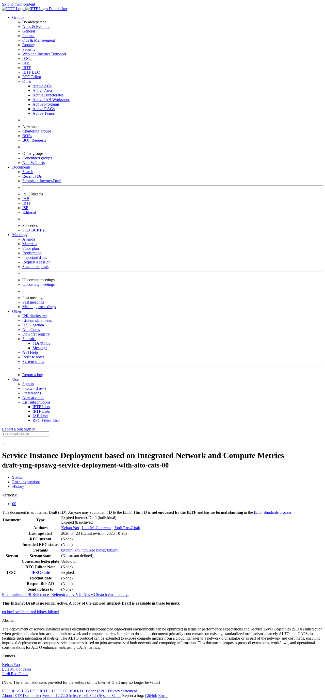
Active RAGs (43, 109)
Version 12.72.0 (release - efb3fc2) (70, 695)
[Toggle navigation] (4, 444)
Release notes (33, 357)
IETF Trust (67, 691)
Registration (32, 253)
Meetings (39, 348)
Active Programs (45, 104)
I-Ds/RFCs (41, 343)
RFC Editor (31, 77)
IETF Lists (41, 407)
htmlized (89, 550)
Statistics (29, 339)
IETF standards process (272, 512)
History (18, 486)
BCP (35, 230)
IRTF (26, 67)
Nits (79, 594)
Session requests (35, 266)
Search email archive (112, 594)
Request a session (36, 262)
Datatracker (57, 9)
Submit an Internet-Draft (41, 181)
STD (26, 230)
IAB (25, 63)
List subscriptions (36, 402)
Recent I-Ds (32, 176)
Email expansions (26, 482)
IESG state (40, 572)
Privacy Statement (122, 691)
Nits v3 (89, 594)
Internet (28, 36)
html (70, 550)
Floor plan (30, 248)
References (41, 594)
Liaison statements (37, 320)
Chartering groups (36, 131)
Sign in (28, 384)
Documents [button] (21, 167)
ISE (25, 208)
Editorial (29, 212)
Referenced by (63, 594)
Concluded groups (37, 158)
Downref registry (36, 334)
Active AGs (42, 86)
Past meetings (33, 302)
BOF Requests (34, 140)
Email (163, 695)
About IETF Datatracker (21, 695)
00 (14, 504)
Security (29, 49)
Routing (28, 45)
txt (63, 550)
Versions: (9, 495)
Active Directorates (47, 95)
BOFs (27, 136)
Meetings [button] (19, 234)
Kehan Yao (70, 528)
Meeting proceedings (39, 307)
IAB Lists (40, 416)
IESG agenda (33, 325)
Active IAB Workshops (51, 99)
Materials (29, 244)
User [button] (16, 379)
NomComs (31, 329)
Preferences (31, 393)
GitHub (151, 695)
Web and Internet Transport (44, 54)
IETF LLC (31, 72)
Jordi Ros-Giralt (127, 528)
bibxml (112, 550)
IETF (6, 691)
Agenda (28, 239)
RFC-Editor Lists (46, 420)
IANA (102, 691)
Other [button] (16, 311)
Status (17, 477)
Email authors (13, 594)
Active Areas (42, 90)
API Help (30, 352)
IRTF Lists (41, 411)
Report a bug (32, 375)
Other (26, 81)
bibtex (101, 550)
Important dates (34, 257)
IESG (26, 58)
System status (33, 361)
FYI (43, 230)
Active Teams (43, 113)
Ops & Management (38, 40)
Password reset (34, 388)
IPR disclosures (34, 316)
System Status (110, 695)
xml (78, 550)
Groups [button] (18, 17)
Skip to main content (18, 4)
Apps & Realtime (36, 26)
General (28, 31)
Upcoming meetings (38, 284)
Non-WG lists (33, 162)
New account (33, 397)
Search (27, 172)
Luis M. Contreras (96, 528)
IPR (28, 594)
